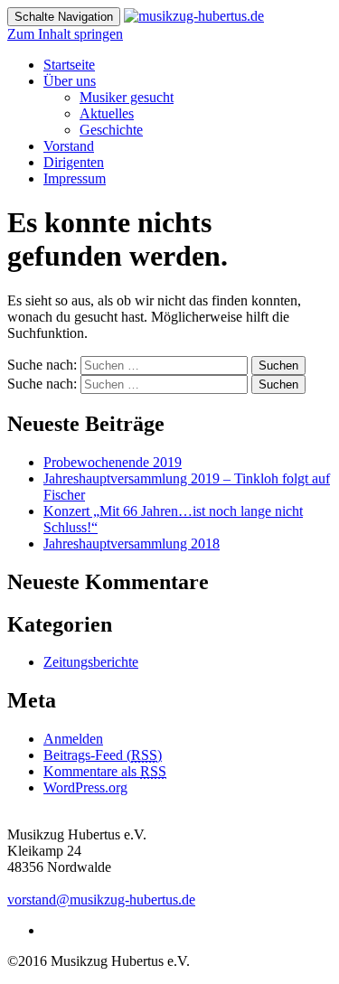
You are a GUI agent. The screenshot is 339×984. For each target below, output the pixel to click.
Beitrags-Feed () (102, 755)
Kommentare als (104, 771)
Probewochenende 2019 (112, 462)
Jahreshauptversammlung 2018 (131, 543)
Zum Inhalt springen (65, 34)
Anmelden (73, 738)
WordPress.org (85, 787)
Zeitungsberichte (90, 662)
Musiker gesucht (127, 97)
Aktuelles (107, 113)
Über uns (69, 81)
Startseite (69, 64)
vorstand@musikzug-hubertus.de (101, 899)
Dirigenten (73, 162)
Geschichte (111, 129)
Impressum (74, 178)
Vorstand (68, 146)
